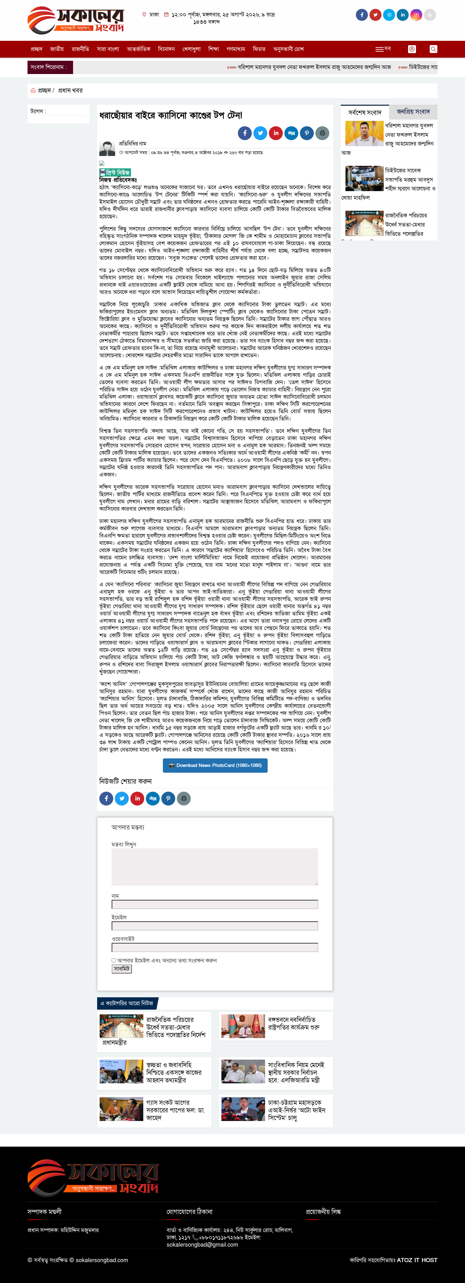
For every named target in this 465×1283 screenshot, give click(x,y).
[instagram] (389, 15)
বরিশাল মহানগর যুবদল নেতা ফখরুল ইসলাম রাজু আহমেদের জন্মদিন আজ (296, 67)
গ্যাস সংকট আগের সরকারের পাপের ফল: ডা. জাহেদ (175, 1110)
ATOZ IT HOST (417, 1260)
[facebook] (362, 15)
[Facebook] (245, 133)
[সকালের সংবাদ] (76, 20)
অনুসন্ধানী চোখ (288, 49)
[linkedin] (403, 15)
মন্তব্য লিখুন (124, 844)
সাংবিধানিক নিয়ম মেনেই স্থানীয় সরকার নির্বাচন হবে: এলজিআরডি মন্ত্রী (296, 1073)
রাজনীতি (80, 49)
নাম (115, 896)
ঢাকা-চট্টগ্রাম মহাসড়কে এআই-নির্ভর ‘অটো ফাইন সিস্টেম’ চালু (296, 1110)
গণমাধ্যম (236, 49)
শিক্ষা (213, 49)
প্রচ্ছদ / (45, 91)
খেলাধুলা (192, 49)
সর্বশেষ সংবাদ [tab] (365, 113)
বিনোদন (166, 49)
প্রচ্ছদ (36, 49)
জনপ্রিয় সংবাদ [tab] (413, 112)
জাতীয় (57, 49)
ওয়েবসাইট (123, 939)
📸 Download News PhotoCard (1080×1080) (215, 765)
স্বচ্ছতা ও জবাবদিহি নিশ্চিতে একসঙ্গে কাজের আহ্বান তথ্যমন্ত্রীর (174, 1073)
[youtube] (416, 15)
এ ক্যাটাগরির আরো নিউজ (126, 1003)
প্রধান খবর (70, 91)
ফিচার (259, 49)
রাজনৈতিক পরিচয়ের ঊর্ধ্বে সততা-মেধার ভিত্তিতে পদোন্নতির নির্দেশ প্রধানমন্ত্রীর (154, 1031)
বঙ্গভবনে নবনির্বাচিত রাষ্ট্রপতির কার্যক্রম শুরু (293, 1024)
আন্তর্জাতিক (138, 49)
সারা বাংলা (108, 49)
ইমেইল (119, 917)
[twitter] (375, 15)
